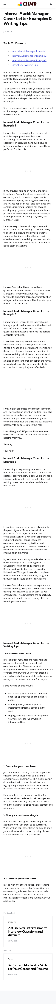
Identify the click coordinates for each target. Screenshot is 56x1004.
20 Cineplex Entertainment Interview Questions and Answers (27, 931)
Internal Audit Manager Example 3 (29, 60)
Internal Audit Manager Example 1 (29, 51)
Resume (11, 959)
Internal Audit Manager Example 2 (29, 55)
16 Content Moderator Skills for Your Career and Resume (28, 967)
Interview (12, 922)
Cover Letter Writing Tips (25, 64)
